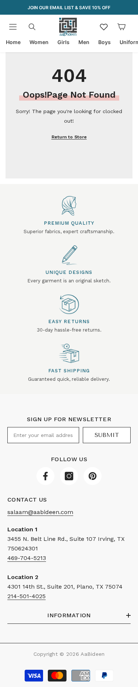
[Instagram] (69, 476)
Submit (107, 434)
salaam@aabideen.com (40, 512)
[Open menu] (13, 27)
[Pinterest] (93, 476)
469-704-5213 (26, 557)
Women (39, 42)
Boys (104, 42)
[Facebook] (45, 476)
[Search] (32, 27)
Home (13, 42)
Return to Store (69, 137)
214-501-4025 (26, 596)
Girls (63, 42)
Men (83, 42)
